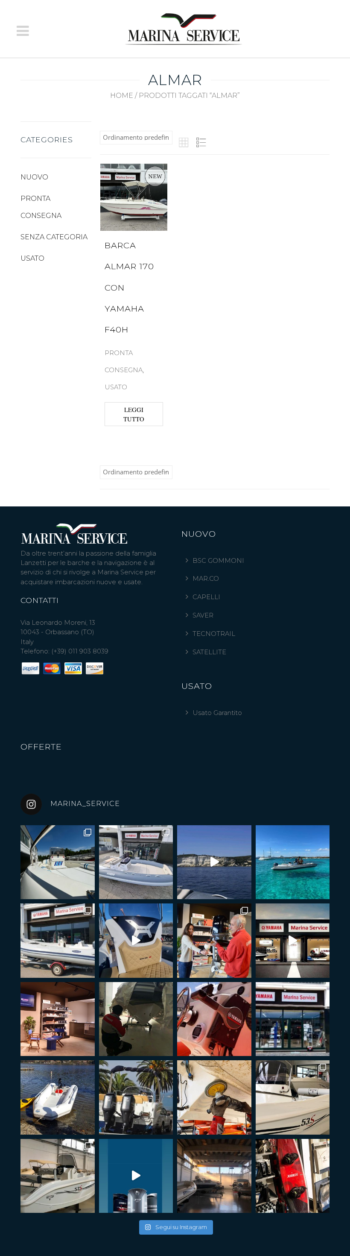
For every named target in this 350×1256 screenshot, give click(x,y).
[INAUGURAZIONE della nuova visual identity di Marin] (293, 940)
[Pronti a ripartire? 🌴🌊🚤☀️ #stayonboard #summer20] (136, 1097)
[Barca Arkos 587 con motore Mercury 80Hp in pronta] (57, 862)
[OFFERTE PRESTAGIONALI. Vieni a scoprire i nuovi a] (136, 940)
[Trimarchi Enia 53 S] (293, 1097)
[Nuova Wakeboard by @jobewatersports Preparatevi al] (293, 1176)
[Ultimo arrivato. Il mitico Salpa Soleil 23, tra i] (136, 862)
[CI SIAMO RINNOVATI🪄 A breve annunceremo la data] (57, 1019)
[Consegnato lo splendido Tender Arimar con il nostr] (57, 1097)
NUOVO (34, 177)
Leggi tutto (133, 414)
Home (121, 95)
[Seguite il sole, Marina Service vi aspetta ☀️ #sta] (293, 1019)
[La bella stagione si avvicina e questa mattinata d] (214, 1097)
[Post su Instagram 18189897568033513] (136, 1176)
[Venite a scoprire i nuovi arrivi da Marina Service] (136, 1019)
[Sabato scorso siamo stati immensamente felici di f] (214, 940)
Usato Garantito (217, 713)
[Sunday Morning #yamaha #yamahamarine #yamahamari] (214, 1019)
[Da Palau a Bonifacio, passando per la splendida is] (214, 862)
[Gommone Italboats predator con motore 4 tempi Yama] (57, 940)
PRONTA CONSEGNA (40, 207)
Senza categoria (54, 237)
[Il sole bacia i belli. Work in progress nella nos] (214, 1176)
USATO (32, 258)
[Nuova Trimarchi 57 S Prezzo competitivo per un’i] (57, 1176)
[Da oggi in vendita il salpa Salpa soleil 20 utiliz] (293, 862)
